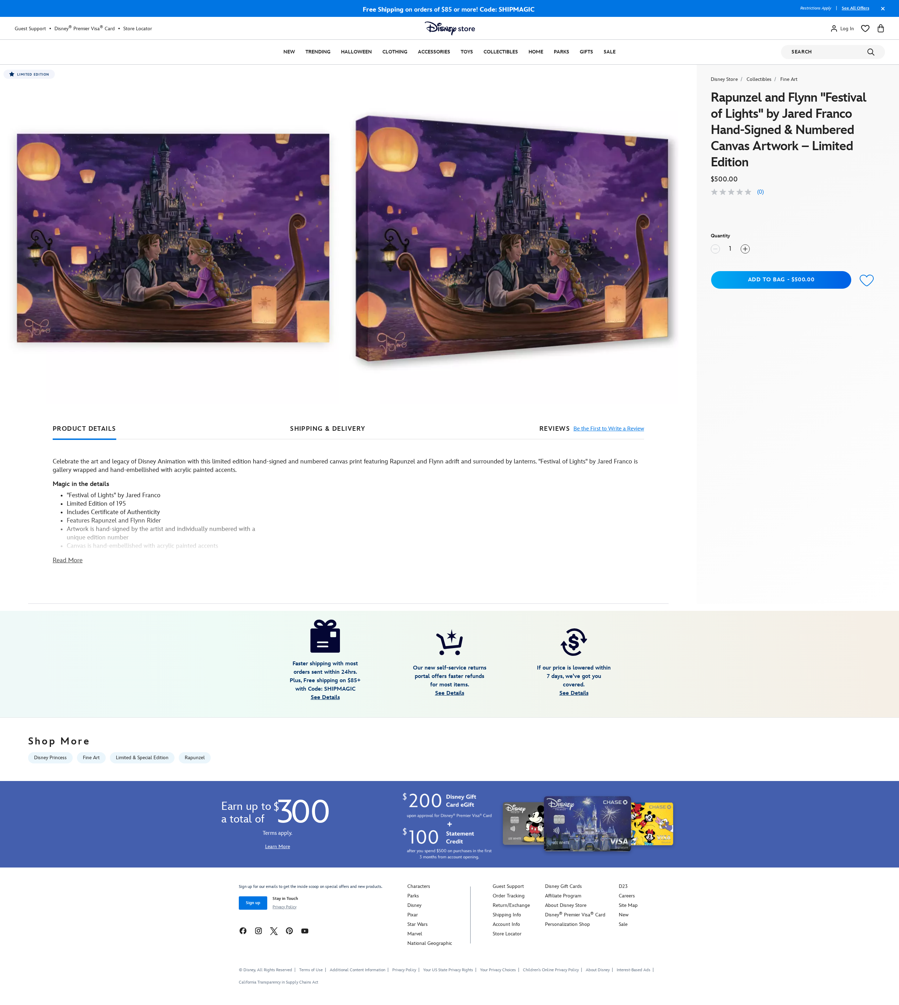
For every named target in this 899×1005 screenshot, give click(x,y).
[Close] (881, 12)
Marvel (414, 934)
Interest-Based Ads (633, 970)
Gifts (586, 52)
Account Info (506, 924)
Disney (414, 905)
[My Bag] (881, 28)
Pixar (412, 915)
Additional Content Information (357, 970)
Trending (318, 52)
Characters (418, 886)
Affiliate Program (563, 896)
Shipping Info (507, 915)
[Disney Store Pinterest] (289, 930)
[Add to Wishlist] (867, 281)
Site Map (628, 905)
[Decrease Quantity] (715, 249)
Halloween (356, 52)
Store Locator (137, 29)
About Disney (598, 970)
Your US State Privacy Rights (448, 970)
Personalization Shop (567, 924)
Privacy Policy (284, 907)
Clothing (394, 52)
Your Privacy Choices (498, 970)
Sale (610, 52)
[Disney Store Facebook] (243, 930)
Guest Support (30, 29)
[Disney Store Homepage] (450, 28)
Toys (467, 52)
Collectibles (501, 52)
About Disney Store (565, 905)
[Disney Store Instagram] (258, 930)
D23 (623, 886)
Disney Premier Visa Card (84, 28)
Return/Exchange (511, 905)
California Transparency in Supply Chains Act (278, 982)
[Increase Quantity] (745, 249)
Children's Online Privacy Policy (551, 970)
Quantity (720, 236)
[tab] (84, 429)
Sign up (253, 902)
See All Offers (855, 8)
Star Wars (417, 924)
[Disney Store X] (274, 930)
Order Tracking (509, 896)
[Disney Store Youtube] (305, 930)
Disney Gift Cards (563, 886)
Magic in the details (81, 484)
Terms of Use (311, 970)
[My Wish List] (865, 28)
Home (536, 52)
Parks (561, 52)
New (289, 52)
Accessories (434, 52)
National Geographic (429, 943)
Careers (627, 896)
